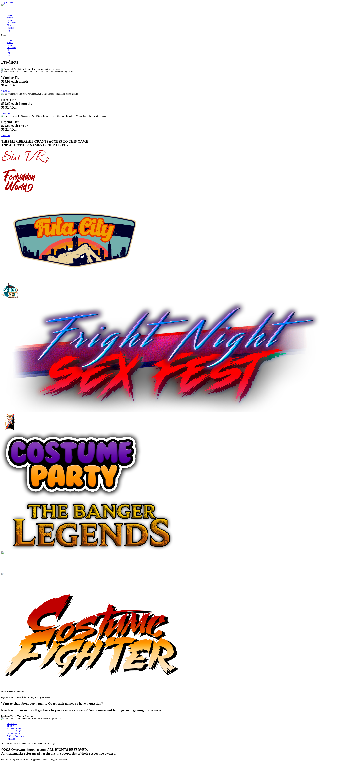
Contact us (11, 22)
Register (10, 28)
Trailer (10, 17)
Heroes (10, 20)
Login (9, 30)
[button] (180, 35)
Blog (9, 25)
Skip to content (8, 2)
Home (9, 15)
